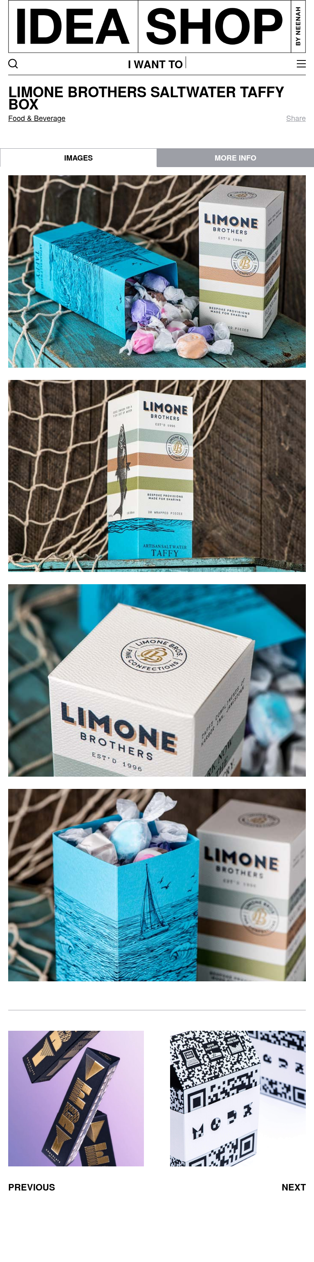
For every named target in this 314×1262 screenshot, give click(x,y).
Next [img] (294, 1187)
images (78, 157)
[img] (76, 1098)
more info (235, 157)
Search (13, 64)
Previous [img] (31, 1187)
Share (296, 117)
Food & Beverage (36, 117)
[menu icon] (301, 63)
